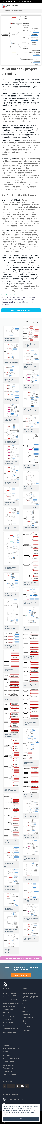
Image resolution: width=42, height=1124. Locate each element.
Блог (24, 1007)
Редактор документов (11, 1016)
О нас (24, 1023)
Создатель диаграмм (11, 1003)
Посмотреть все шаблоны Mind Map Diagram (21, 958)
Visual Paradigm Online (9, 295)
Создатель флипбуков (11, 999)
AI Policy (6, 1052)
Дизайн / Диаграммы (30, 997)
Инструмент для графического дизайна (9, 1009)
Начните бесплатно (21, 975)
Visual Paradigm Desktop (24, 1)
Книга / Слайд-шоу (29, 993)
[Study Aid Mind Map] (31, 530)
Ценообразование (9, 1032)
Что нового (26, 1027)
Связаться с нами (29, 1034)
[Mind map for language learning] (11, 867)
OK (21, 1119)
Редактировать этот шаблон (21, 310)
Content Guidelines (9, 1062)
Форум (24, 1000)
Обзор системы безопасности (13, 1122)
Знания (25, 1011)
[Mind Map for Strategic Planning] (31, 412)
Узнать (25, 1004)
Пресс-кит (26, 1030)
